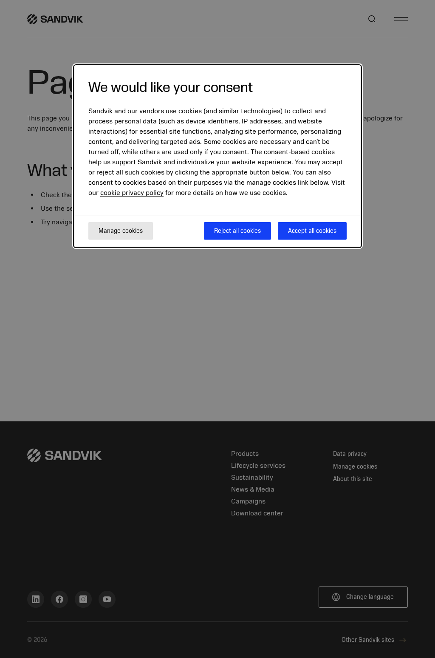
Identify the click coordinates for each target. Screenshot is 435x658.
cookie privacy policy (132, 193)
